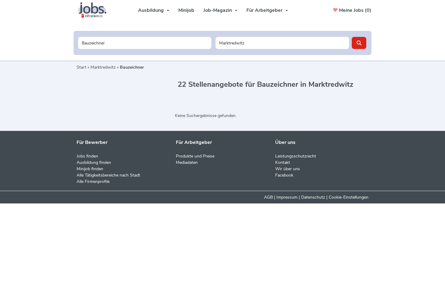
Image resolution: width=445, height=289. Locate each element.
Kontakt (282, 162)
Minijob (186, 10)
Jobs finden (87, 156)
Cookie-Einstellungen (348, 197)
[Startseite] (94, 10)
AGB (268, 197)
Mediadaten (187, 162)
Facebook (284, 175)
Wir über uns (287, 169)
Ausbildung (151, 10)
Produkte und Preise (195, 156)
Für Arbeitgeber (264, 10)
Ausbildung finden (94, 162)
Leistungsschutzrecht (295, 156)
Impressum (287, 197)
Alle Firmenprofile (93, 181)
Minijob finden (90, 169)
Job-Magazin (217, 10)
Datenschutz (313, 197)
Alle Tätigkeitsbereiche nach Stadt (108, 175)
